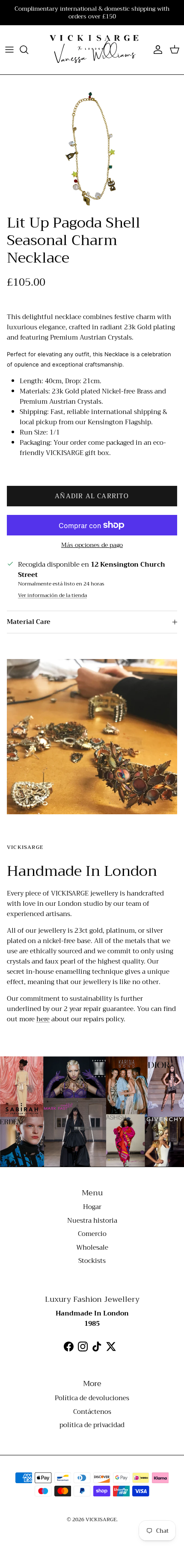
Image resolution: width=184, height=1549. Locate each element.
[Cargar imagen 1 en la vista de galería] (92, 149)
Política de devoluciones (92, 1398)
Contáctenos (92, 1411)
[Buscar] (28, 49)
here (43, 1019)
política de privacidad (92, 1425)
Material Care (28, 621)
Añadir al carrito (92, 496)
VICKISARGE (101, 1519)
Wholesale (92, 1247)
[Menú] (9, 49)
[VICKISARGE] (92, 50)
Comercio (92, 1233)
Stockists (92, 1260)
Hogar (92, 1206)
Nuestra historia (92, 1220)
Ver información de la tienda (52, 595)
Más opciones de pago (92, 545)
